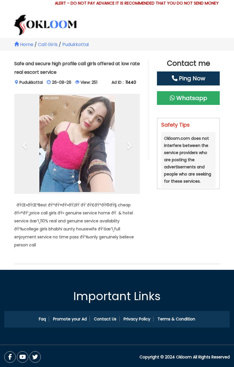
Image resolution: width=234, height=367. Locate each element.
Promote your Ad (70, 319)
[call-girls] (77, 143)
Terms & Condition (176, 319)
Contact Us (105, 319)
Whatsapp (191, 98)
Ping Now (191, 78)
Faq (42, 319)
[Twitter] (22, 357)
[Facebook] (10, 357)
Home (26, 44)
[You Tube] (35, 357)
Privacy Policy (137, 319)
